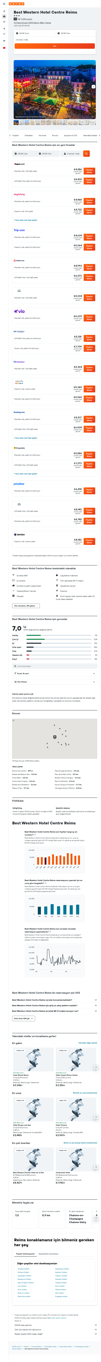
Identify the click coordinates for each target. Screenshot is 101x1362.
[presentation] (35, 834)
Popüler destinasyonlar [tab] (25, 1254)
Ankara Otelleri (23, 1272)
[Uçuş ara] (4, 11)
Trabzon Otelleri (61, 1276)
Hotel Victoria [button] (61, 1125)
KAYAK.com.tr (16, 1346)
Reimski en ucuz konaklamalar (85, 1093)
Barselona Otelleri (24, 1279)
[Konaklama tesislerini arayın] (4, 16)
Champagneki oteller (82, 1346)
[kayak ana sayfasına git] (16, 3)
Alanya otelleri (60, 1289)
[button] (4, 4)
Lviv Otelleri (22, 1286)
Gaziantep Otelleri (62, 1269)
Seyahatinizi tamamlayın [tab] (48, 1254)
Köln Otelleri (60, 1286)
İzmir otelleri (22, 1289)
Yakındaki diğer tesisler (87, 1043)
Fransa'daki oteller (50, 1346)
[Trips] (4, 40)
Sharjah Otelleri (61, 1279)
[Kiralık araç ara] (4, 21)
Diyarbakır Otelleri (24, 1276)
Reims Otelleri (17, 1349)
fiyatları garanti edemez (58, 1318)
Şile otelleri (59, 1293)
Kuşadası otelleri (61, 1296)
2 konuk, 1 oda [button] (22, 39)
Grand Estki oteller (65, 1346)
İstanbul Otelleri (61, 1272)
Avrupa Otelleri (37, 1346)
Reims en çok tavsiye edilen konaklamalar (80, 1143)
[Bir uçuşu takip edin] (4, 33)
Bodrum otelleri (24, 1293)
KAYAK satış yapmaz (23, 1325)
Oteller (26, 1346)
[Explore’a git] (4, 28)
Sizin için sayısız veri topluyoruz (28, 1329)
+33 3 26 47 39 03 (21, 25)
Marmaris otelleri (24, 1296)
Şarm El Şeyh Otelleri (26, 1283)
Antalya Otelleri (23, 1269)
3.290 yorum (26, 19)
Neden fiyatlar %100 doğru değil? (29, 1334)
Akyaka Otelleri (61, 1283)
